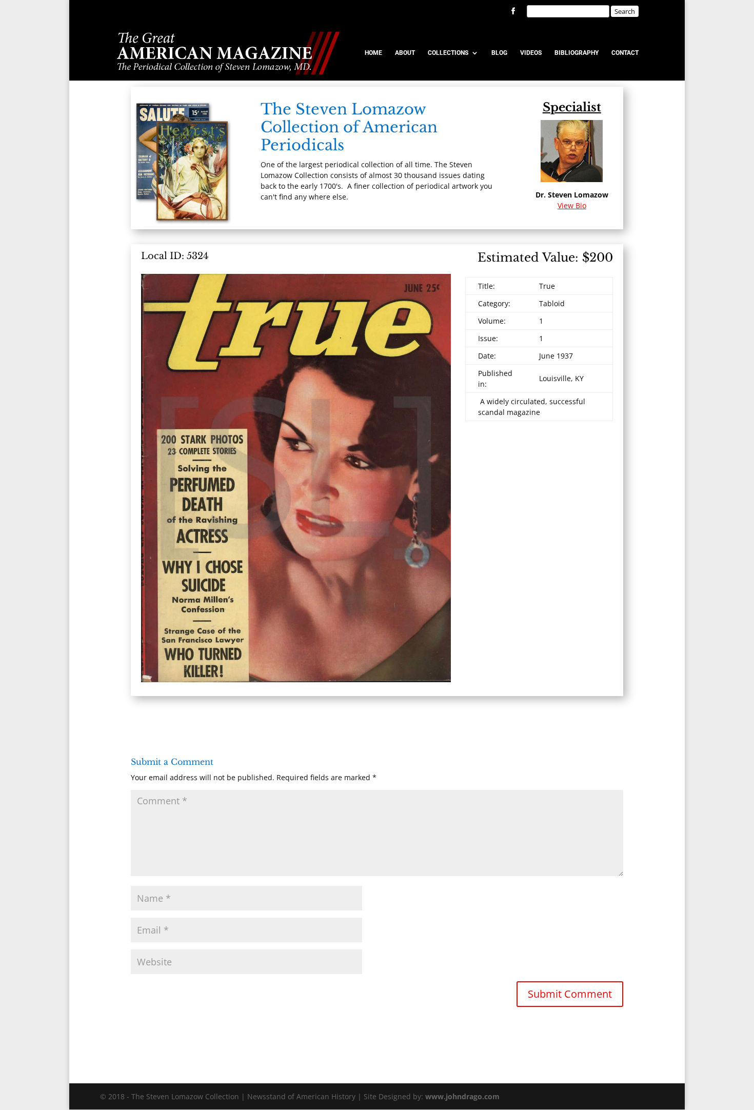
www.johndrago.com (462, 1096)
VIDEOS (531, 52)
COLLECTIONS (448, 52)
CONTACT (625, 52)
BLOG (499, 52)
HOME (373, 52)
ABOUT (405, 52)
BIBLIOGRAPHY (576, 52)
